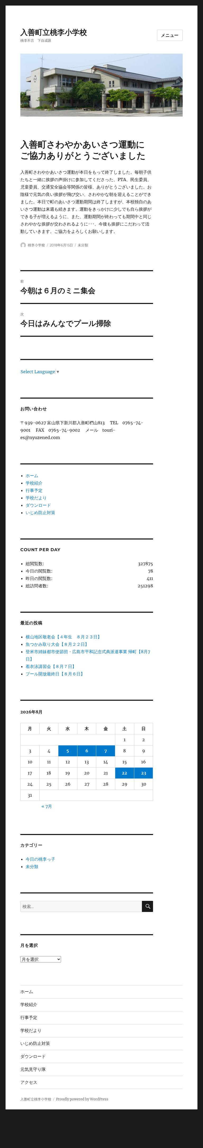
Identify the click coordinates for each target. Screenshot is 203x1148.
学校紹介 (34, 483)
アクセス (28, 1082)
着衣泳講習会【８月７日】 (51, 666)
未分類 (83, 245)
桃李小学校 (36, 245)
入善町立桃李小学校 (53, 32)
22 (124, 773)
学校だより (36, 497)
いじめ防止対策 (40, 512)
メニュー (170, 35)
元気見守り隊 (33, 1069)
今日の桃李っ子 (40, 859)
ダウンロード (38, 505)
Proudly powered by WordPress (82, 1099)
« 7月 (46, 806)
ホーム (32, 475)
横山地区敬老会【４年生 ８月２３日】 (64, 636)
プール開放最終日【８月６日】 (55, 673)
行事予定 (34, 490)
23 (143, 773)
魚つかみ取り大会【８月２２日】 (57, 644)
